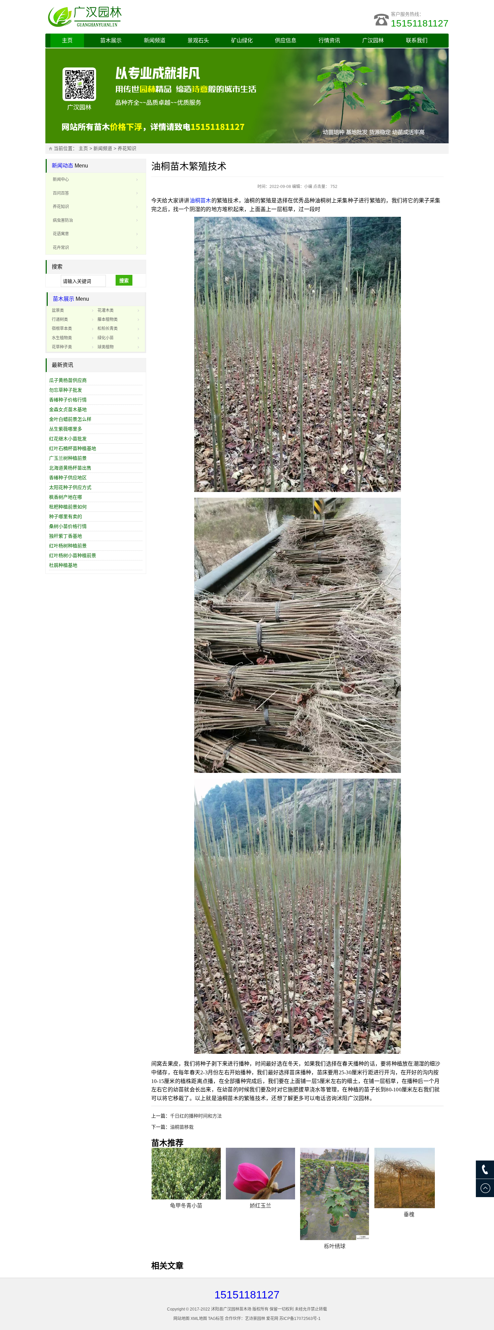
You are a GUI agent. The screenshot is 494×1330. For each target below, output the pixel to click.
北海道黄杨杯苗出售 (70, 468)
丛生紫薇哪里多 (65, 429)
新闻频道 (154, 40)
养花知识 (127, 148)
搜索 (124, 280)
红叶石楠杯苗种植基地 (72, 448)
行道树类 (60, 319)
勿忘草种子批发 (65, 390)
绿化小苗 (105, 338)
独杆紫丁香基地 (65, 536)
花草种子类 (62, 347)
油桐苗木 (200, 200)
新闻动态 (62, 165)
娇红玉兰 (260, 1206)
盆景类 (58, 310)
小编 (308, 186)
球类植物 (105, 347)
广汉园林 (373, 40)
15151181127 (420, 23)
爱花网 (272, 1318)
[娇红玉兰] (260, 1174)
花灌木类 (105, 310)
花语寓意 (61, 234)
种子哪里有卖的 (65, 516)
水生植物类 (62, 338)
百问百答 (61, 193)
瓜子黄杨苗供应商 (68, 380)
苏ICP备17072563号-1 (300, 1318)
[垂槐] (409, 1178)
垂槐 (409, 1214)
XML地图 (199, 1318)
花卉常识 (61, 247)
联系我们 (416, 40)
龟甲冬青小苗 (186, 1206)
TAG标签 (216, 1318)
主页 (67, 40)
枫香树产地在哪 (65, 497)
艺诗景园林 (255, 1318)
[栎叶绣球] (334, 1194)
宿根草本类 (62, 328)
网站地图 (181, 1318)
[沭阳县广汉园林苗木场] (129, 16)
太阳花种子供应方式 (70, 487)
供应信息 (285, 40)
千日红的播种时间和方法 (196, 1116)
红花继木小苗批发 (68, 438)
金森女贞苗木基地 (68, 409)
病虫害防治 (63, 220)
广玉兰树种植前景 (68, 458)
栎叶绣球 (334, 1246)
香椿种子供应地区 (68, 477)
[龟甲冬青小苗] (186, 1174)
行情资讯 (329, 40)
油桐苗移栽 (182, 1127)
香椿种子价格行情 (68, 399)
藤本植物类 (107, 319)
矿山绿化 (242, 40)
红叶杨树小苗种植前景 (72, 555)
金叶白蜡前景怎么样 (70, 419)
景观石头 (198, 40)
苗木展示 (111, 40)
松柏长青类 (107, 328)
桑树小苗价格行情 (68, 526)
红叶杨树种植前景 (68, 545)
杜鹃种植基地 (63, 565)
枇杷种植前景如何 (68, 506)
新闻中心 (61, 179)
